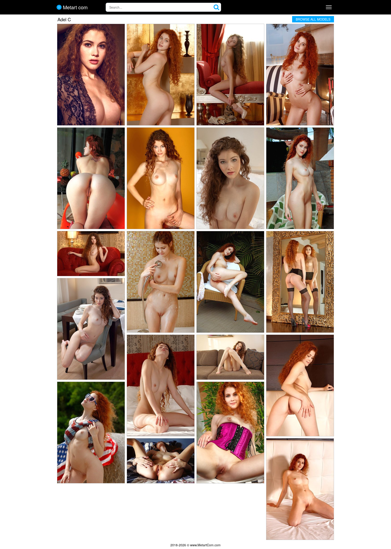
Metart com (75, 7)
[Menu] (328, 7)
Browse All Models (313, 19)
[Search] (216, 7)
